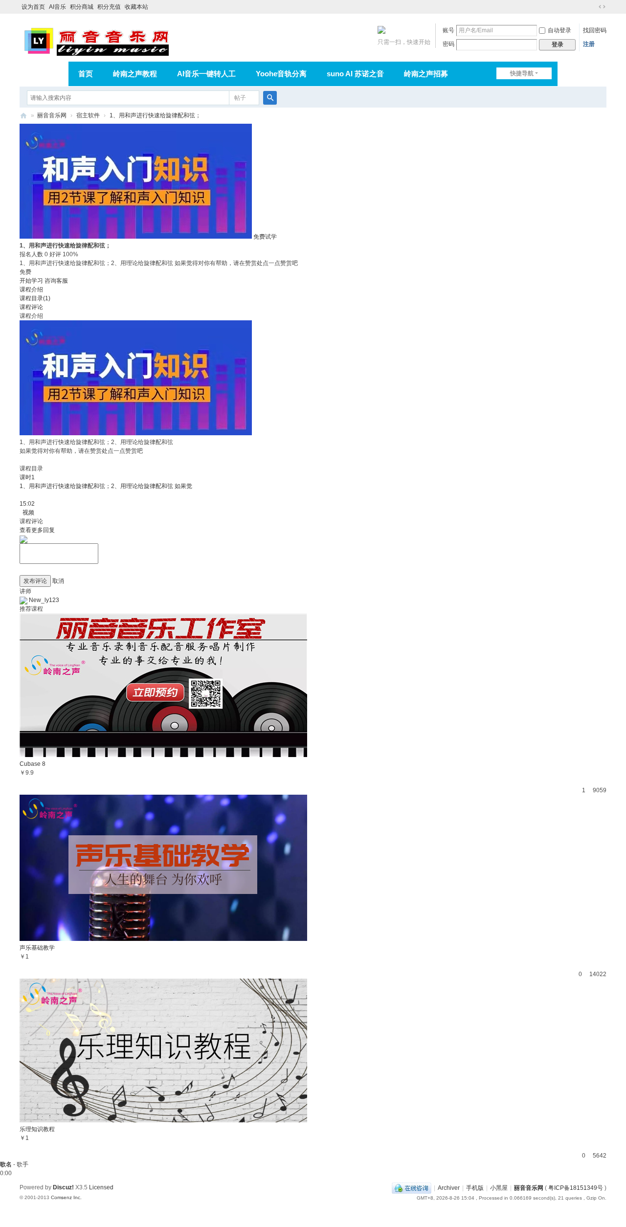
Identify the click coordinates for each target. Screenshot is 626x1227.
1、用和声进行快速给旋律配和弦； (155, 115)
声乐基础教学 (37, 947)
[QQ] (411, 1187)
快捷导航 (522, 73)
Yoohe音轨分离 (281, 73)
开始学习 (31, 280)
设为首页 (33, 6)
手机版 (475, 1187)
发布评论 (35, 581)
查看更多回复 (37, 530)
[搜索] (270, 98)
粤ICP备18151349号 (575, 1187)
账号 (448, 30)
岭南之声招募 (426, 73)
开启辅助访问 (592, 6)
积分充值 (109, 6)
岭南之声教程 (135, 73)
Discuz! (63, 1187)
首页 (85, 73)
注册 (589, 44)
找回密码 (594, 30)
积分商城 (81, 6)
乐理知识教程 (37, 1129)
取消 (58, 581)
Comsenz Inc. (66, 1197)
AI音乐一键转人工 (206, 73)
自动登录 (559, 30)
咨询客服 (56, 280)
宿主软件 (88, 115)
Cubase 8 (32, 763)
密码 (448, 44)
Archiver (449, 1187)
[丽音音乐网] (96, 40)
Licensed (101, 1187)
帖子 (240, 97)
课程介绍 (31, 289)
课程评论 (31, 307)
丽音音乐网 (52, 115)
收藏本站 (136, 6)
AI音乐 (57, 6)
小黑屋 (499, 1187)
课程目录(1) (35, 298)
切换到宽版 (602, 6)
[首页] (23, 116)
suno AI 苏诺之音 (355, 73)
